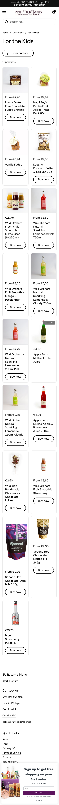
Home (5, 32)
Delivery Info (9, 748)
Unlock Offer (38, 793)
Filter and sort (20, 53)
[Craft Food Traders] (28, 12)
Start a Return (10, 681)
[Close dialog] (55, 765)
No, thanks (39, 800)
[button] (53, 12)
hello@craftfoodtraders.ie (16, 721)
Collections (18, 32)
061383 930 (9, 715)
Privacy (6, 757)
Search (6, 739)
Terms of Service (11, 752)
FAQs (5, 744)
